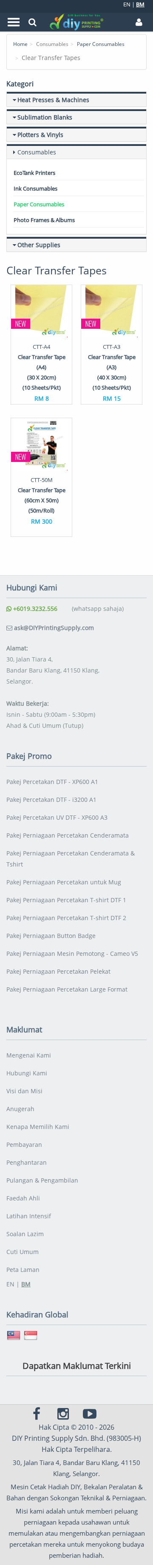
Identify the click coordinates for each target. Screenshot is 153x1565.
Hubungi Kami (26, 1073)
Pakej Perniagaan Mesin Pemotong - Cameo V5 (72, 953)
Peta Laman (23, 1270)
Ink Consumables (35, 188)
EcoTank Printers (34, 173)
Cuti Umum (22, 1252)
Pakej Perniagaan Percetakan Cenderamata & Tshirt (70, 858)
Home (20, 44)
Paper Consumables (101, 44)
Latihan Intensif (28, 1216)
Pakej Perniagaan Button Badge (51, 936)
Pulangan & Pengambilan (42, 1180)
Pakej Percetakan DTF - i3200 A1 (51, 799)
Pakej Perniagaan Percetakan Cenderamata (67, 835)
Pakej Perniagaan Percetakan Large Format (67, 989)
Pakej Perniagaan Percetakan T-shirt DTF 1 (66, 900)
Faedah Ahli (23, 1198)
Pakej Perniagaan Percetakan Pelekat (58, 971)
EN (126, 4)
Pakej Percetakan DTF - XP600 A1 (52, 782)
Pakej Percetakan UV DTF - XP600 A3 (57, 817)
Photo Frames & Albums (44, 220)
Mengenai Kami (28, 1055)
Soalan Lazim (25, 1234)
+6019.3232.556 (34, 608)
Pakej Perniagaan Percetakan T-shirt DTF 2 (66, 918)
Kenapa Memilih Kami (37, 1127)
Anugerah (20, 1109)
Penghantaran (26, 1162)
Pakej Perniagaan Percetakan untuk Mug (63, 882)
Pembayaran (24, 1144)
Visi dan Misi (24, 1091)
